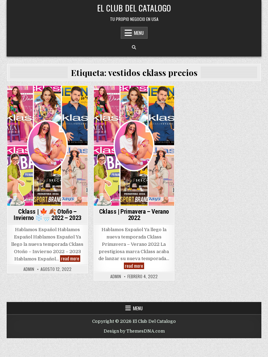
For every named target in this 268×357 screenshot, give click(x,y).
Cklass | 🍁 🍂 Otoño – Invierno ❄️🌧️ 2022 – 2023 (47, 214)
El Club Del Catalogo (134, 7)
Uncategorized (141, 98)
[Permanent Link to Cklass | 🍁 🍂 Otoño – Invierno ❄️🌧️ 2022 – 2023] (47, 146)
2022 (14, 98)
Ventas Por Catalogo (63, 98)
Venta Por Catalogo (134, 105)
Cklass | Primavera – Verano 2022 (134, 214)
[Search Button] (134, 47)
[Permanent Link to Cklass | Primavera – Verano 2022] (134, 146)
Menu (139, 32)
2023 (30, 98)
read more (70, 258)
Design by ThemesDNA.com (134, 331)
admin (28, 269)
